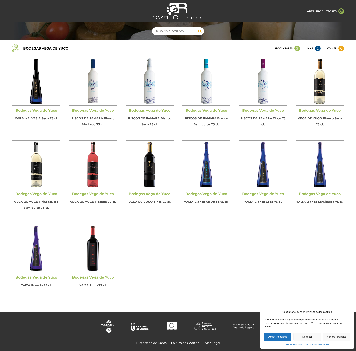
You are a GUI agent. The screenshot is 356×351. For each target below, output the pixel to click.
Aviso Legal (211, 343)
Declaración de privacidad (316, 344)
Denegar (307, 336)
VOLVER (332, 48)
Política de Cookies (185, 343)
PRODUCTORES (283, 48)
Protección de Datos (151, 343)
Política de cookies (293, 344)
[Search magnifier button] (199, 31)
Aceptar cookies (277, 336)
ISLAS (309, 48)
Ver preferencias (336, 336)
